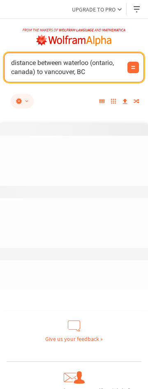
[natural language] (22, 101)
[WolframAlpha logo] (74, 40)
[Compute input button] (133, 67)
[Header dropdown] (137, 9)
